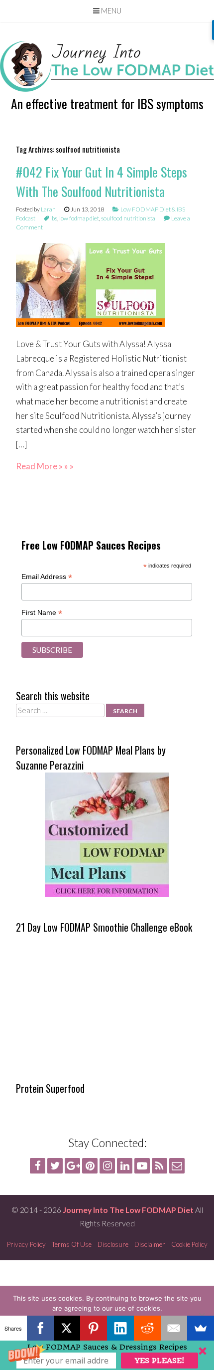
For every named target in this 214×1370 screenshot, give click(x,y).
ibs (53, 218)
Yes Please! (159, 1360)
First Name (41, 612)
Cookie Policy (189, 1244)
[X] (67, 1328)
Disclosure (113, 1244)
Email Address (46, 577)
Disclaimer (149, 1244)
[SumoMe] (200, 1328)
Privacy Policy (26, 1244)
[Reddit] (147, 1328)
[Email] (174, 1328)
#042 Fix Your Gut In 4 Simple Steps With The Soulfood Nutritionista (101, 181)
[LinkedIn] (120, 1328)
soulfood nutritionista (128, 218)
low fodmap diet (79, 218)
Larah (48, 209)
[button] (107, 1355)
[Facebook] (40, 1328)
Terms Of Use (72, 1244)
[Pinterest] (93, 1328)
